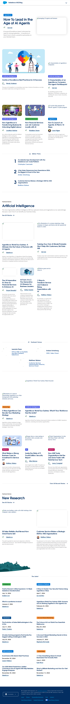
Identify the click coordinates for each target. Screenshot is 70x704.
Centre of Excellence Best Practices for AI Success (22, 80)
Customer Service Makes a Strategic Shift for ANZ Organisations (35, 182)
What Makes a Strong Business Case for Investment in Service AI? (10, 456)
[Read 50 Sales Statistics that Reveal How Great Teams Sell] (17, 518)
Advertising (41, 651)
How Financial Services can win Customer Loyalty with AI (34, 125)
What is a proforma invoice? (12, 602)
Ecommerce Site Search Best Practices (15, 656)
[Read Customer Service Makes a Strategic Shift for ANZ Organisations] (52, 518)
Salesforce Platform (43, 584)
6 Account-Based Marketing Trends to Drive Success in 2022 (52, 636)
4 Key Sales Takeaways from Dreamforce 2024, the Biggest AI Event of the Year (34, 171)
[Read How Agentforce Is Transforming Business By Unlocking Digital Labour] (12, 110)
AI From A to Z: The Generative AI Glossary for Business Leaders (26, 283)
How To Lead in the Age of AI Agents (18, 21)
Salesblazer (6, 617)
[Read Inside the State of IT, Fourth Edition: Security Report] (35, 441)
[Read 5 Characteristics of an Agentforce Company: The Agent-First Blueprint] (58, 67)
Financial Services (31, 119)
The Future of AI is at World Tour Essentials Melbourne (51, 623)
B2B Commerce (7, 651)
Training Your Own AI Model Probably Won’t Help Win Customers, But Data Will (51, 246)
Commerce (6, 584)
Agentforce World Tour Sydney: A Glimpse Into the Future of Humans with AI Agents (17, 247)
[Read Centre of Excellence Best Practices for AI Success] (23, 61)
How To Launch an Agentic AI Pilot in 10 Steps (56, 125)
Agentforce (7, 15)
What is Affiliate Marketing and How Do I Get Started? (52, 669)
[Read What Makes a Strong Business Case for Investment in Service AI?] (12, 441)
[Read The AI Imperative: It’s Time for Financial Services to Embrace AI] (9, 272)
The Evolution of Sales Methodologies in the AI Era (17, 623)
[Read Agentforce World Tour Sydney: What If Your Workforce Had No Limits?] (46, 392)
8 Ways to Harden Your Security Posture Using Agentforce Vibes (52, 590)
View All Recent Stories (57, 483)
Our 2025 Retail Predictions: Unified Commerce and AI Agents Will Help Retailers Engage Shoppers (17, 668)
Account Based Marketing (45, 617)
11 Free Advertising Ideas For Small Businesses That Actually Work (49, 657)
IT (26, 449)
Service (5, 449)
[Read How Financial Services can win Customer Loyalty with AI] (35, 110)
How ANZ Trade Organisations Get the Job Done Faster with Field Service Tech (56, 456)
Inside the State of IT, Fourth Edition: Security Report (34, 455)
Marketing (6, 407)
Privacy (28, 697)
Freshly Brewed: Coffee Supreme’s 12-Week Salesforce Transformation (17, 590)
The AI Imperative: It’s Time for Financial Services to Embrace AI (9, 283)
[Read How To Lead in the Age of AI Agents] (52, 26)
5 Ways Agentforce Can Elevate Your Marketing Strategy (11, 413)
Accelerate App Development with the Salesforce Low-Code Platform (31, 161)
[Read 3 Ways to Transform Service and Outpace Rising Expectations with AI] (44, 272)
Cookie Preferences (38, 700)
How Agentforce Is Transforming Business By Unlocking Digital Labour (11, 125)
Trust (46, 697)
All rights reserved (42, 690)
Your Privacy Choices (26, 700)
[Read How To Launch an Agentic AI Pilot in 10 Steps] (58, 110)
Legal (22, 697)
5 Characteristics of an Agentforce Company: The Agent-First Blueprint (57, 82)
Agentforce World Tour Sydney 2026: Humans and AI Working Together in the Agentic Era (52, 602)
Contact (52, 697)
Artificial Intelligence (9, 76)
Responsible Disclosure (37, 697)
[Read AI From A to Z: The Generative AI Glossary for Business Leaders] (27, 271)
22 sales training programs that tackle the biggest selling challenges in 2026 (16, 636)
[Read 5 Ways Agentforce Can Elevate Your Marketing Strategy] (12, 398)
